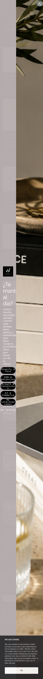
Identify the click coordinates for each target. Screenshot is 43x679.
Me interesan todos (8, 402)
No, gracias (8, 410)
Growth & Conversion (8, 386)
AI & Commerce (8, 394)
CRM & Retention (8, 378)
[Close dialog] (39, 3)
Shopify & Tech (8, 370)
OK (21, 670)
